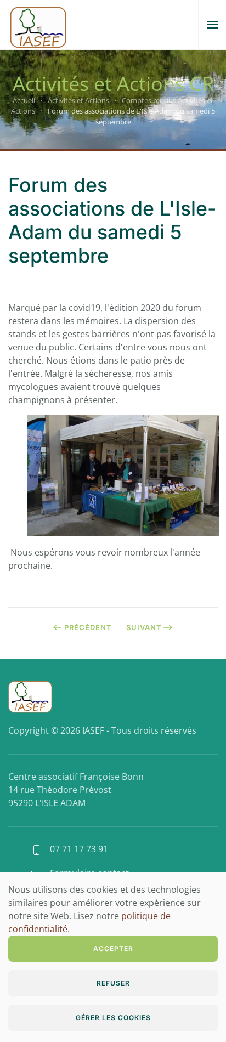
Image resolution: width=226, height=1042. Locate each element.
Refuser (113, 983)
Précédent (88, 627)
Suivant (144, 627)
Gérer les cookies (113, 1017)
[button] (212, 24)
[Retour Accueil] (38, 24)
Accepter (113, 948)
